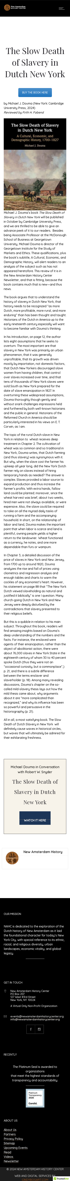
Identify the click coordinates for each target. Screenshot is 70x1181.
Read (7, 1152)
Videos (9, 1157)
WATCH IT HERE (35, 820)
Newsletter (11, 1161)
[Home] (15, 10)
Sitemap (9, 1143)
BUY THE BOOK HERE (35, 92)
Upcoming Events (16, 1148)
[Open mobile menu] (62, 8)
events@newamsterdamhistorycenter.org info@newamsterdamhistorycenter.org (37, 1018)
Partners (10, 1134)
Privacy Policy (13, 1139)
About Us (10, 1130)
